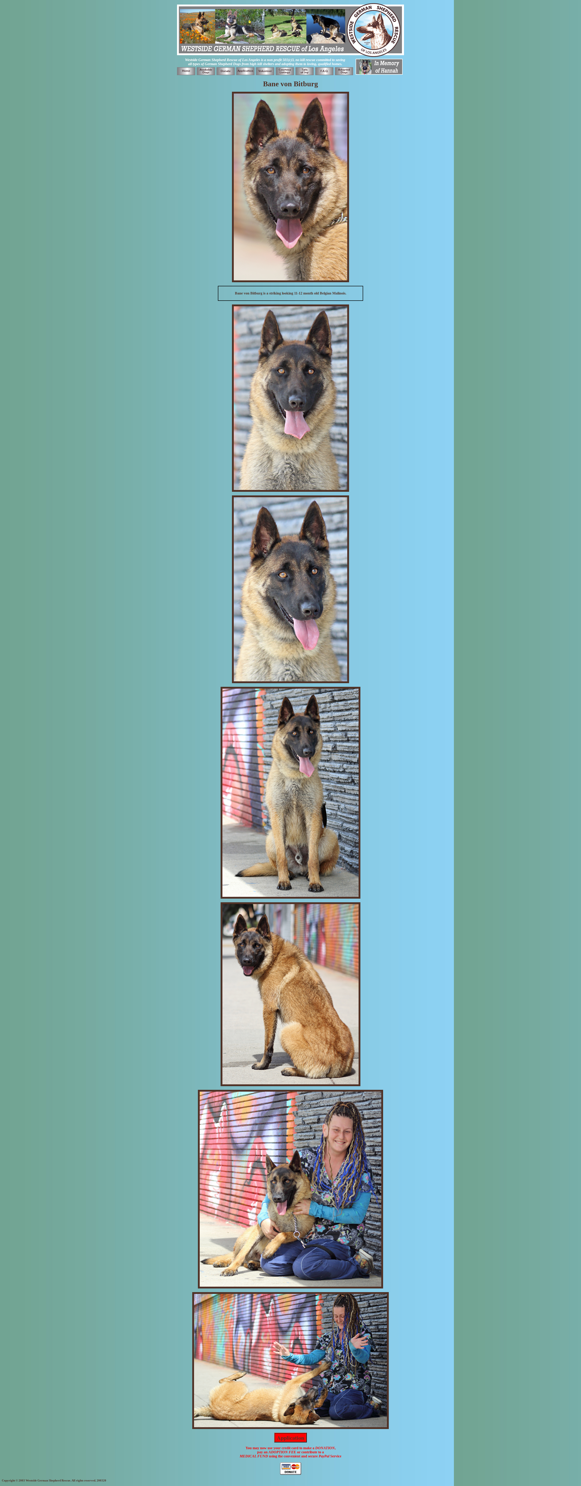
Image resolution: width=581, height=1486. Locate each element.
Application (290, 1437)
